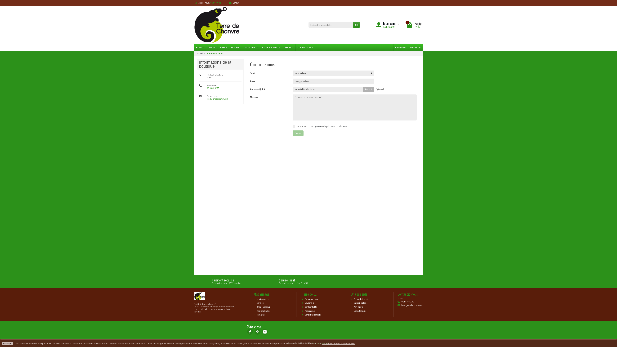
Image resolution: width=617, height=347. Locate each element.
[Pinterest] (257, 332)
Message (254, 97)
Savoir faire (309, 303)
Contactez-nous (360, 311)
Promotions (400, 47)
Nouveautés (415, 47)
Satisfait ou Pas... (360, 303)
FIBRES (223, 47)
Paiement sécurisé (361, 299)
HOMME (212, 47)
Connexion (389, 26)
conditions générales (314, 126)
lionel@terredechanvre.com (217, 99)
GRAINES (289, 47)
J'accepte (7, 343)
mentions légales (262, 311)
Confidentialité (311, 307)
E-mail (253, 81)
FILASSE (235, 47)
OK (356, 24)
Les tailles (260, 303)
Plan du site (358, 307)
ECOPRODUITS (305, 47)
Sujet (252, 73)
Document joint (257, 89)
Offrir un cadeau (263, 307)
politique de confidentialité (336, 126)
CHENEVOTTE (251, 47)
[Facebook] (250, 332)
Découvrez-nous (311, 299)
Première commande (264, 299)
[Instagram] (265, 332)
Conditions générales (313, 315)
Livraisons (260, 315)
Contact (236, 2)
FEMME (200, 47)
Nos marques (310, 311)
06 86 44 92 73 (213, 88)
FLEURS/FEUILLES (271, 47)
